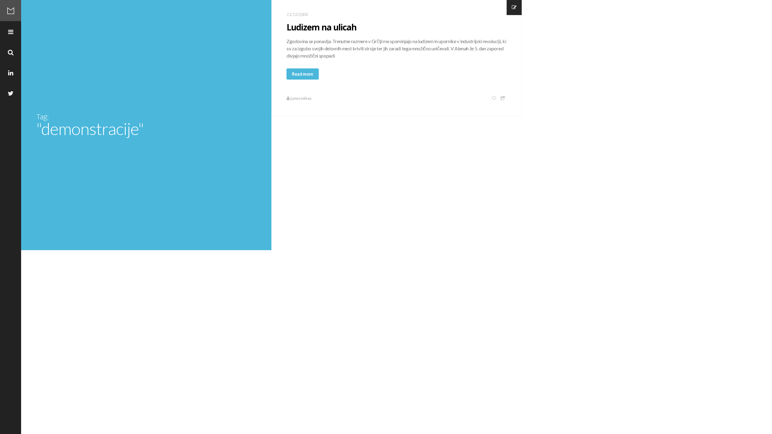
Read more (302, 74)
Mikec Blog (10, 10)
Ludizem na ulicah (321, 27)
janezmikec (301, 98)
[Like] (494, 98)
